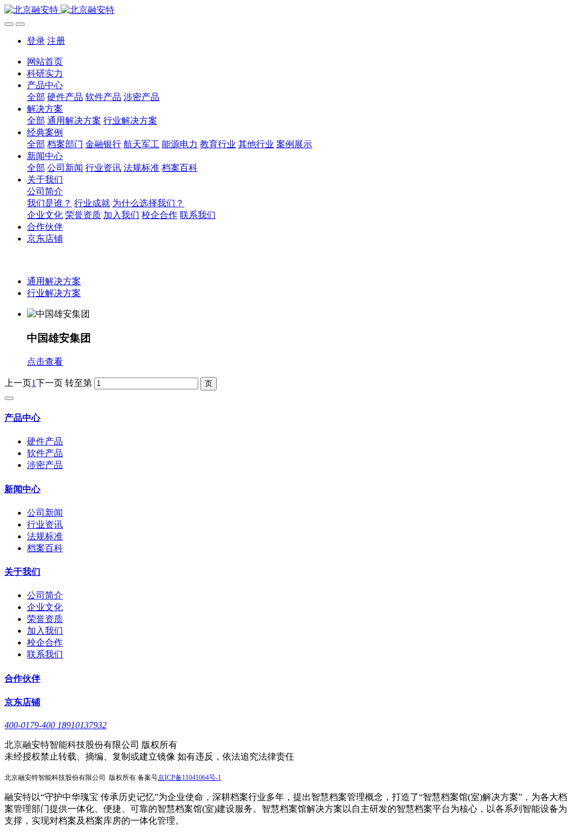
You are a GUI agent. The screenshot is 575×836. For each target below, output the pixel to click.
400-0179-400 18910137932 (55, 725)
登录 (36, 41)
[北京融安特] (287, 10)
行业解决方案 (54, 293)
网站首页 (45, 61)
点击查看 (45, 361)
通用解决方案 (54, 281)
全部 (36, 97)
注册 (56, 41)
